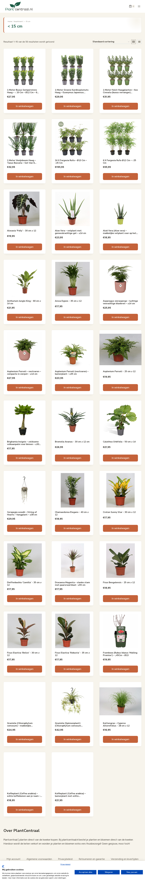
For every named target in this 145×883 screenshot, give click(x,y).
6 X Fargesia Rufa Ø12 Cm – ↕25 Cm (119, 161)
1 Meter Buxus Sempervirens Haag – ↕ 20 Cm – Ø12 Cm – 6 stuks (22, 92)
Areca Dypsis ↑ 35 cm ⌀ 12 (68, 301)
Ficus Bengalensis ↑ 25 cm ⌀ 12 (119, 582)
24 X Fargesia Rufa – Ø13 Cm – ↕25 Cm (71, 161)
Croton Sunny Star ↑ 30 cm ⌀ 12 (119, 512)
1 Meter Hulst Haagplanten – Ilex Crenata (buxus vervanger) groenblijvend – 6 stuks (120, 92)
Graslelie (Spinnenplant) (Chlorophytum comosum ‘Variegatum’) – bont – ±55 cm (70, 726)
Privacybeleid (65, 864)
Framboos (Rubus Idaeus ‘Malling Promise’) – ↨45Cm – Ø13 (120, 654)
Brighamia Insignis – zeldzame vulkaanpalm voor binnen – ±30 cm (23, 444)
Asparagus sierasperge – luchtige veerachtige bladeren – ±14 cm (120, 302)
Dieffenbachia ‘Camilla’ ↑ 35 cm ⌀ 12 (24, 583)
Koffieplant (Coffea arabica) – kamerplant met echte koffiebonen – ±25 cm (70, 796)
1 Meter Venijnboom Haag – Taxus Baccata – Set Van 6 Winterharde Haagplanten (21, 163)
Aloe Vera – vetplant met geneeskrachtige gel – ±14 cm (70, 232)
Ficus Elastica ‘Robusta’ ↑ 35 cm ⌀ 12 (72, 654)
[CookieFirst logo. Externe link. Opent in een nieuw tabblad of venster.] (3, 866)
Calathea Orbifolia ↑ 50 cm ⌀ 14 (119, 441)
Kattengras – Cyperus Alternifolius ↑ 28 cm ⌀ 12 (116, 724)
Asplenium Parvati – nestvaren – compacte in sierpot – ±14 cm (24, 372)
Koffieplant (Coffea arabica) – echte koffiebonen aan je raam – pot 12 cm (23, 796)
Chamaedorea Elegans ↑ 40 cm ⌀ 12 (72, 513)
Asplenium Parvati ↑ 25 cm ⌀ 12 (119, 371)
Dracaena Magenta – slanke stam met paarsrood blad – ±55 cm (72, 583)
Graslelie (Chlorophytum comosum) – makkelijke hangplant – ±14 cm (20, 726)
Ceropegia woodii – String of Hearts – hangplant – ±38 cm (22, 513)
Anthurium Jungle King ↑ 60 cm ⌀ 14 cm (24, 302)
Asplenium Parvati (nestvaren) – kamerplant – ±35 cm (72, 372)
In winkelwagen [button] (24, 106)
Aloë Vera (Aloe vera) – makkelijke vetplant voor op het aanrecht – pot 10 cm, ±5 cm (119, 233)
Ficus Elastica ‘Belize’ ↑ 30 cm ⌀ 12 (23, 654)
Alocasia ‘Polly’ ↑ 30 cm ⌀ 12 (21, 230)
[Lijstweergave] (139, 42)
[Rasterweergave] (133, 42)
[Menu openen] (139, 6)
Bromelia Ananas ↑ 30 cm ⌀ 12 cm (72, 441)
